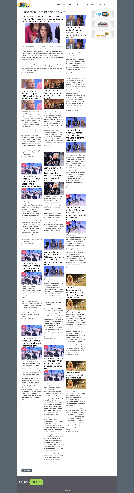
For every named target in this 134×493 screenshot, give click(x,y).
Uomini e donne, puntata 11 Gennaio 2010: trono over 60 (75, 375)
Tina (80, 103)
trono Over (53, 385)
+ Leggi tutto (26, 470)
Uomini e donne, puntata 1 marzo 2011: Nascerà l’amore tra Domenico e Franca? (76, 32)
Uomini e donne (60, 4)
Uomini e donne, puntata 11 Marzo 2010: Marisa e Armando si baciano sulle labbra (75, 135)
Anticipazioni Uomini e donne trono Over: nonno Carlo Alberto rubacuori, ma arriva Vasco (53, 363)
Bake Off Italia (103, 4)
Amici (70, 4)
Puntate (25, 72)
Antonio (68, 105)
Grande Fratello (90, 4)
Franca (71, 93)
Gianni (74, 105)
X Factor (78, 4)
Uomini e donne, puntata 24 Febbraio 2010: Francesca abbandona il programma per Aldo (31, 181)
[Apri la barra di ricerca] (111, 4)
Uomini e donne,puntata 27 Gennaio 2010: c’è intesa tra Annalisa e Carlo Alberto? (75, 292)
